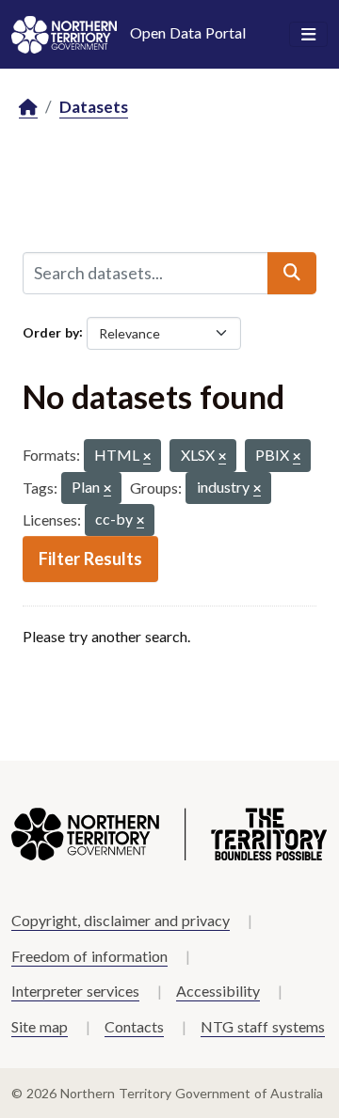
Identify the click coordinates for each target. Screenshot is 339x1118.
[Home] (28, 107)
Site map (39, 1026)
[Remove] (147, 457)
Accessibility (218, 991)
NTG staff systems (263, 1026)
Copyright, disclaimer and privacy (120, 920)
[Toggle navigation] (308, 35)
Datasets (93, 107)
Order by (51, 331)
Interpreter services (75, 991)
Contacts (134, 1026)
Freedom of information (89, 956)
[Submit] (291, 272)
